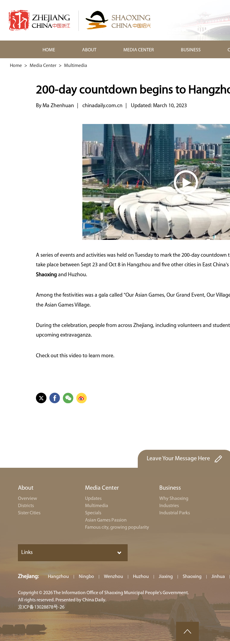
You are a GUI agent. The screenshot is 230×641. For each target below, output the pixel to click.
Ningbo (86, 576)
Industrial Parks (174, 513)
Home (16, 65)
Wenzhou (113, 576)
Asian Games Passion (106, 520)
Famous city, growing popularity (117, 527)
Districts (26, 505)
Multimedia (75, 65)
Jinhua (218, 576)
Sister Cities (29, 513)
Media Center (43, 65)
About (26, 488)
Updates (93, 498)
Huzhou (141, 576)
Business (170, 488)
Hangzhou (58, 576)
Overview (27, 498)
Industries (169, 505)
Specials (93, 513)
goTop (187, 631)
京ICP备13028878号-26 (41, 607)
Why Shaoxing (173, 498)
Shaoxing (192, 576)
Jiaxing (166, 576)
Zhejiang (28, 576)
